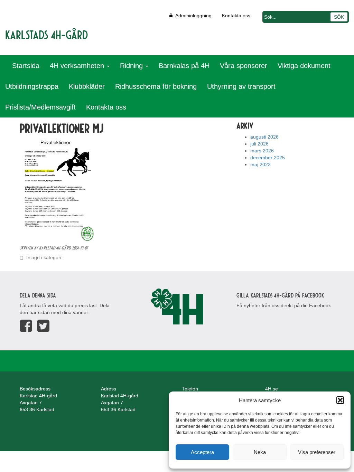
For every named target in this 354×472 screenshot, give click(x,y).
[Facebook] (26, 326)
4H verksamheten (78, 65)
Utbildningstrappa (31, 86)
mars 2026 (262, 150)
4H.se (271, 388)
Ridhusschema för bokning (156, 86)
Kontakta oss (236, 15)
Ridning (132, 65)
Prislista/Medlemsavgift (40, 107)
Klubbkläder (87, 86)
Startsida (25, 65)
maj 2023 (260, 164)
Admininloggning (192, 15)
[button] (340, 400)
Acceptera (202, 452)
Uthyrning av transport (241, 86)
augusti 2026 (264, 137)
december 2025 (267, 157)
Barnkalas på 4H (184, 65)
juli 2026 (259, 144)
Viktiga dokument (304, 65)
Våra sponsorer (243, 65)
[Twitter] (43, 326)
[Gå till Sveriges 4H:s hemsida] (177, 306)
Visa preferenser (316, 452)
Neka (260, 452)
